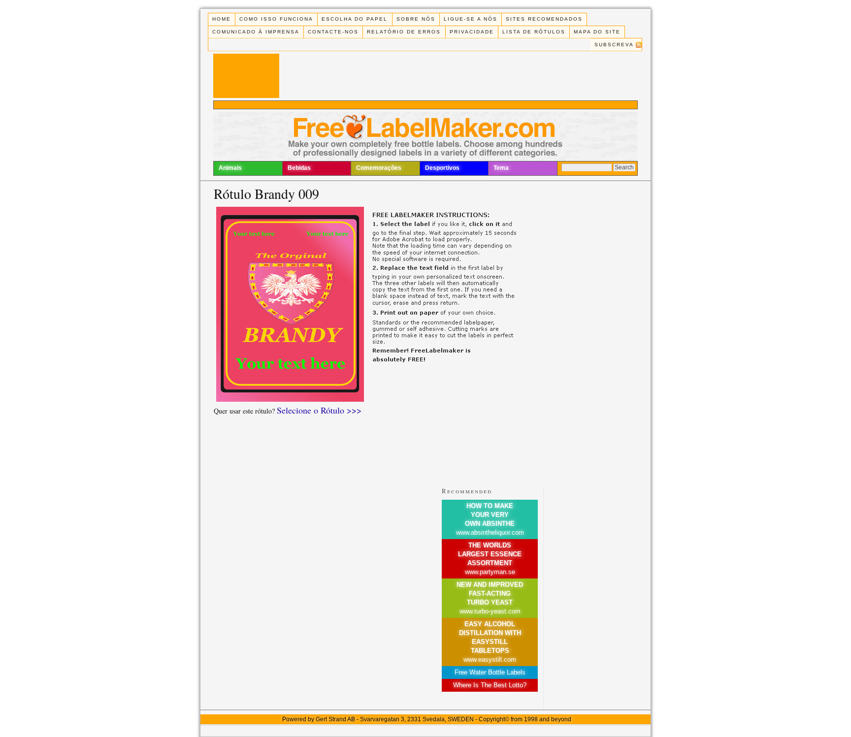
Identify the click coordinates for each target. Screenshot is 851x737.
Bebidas (299, 167)
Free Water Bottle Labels (490, 672)
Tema (501, 167)
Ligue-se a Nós (470, 19)
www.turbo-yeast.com (490, 611)
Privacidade (472, 31)
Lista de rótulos (533, 31)
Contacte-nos (333, 31)
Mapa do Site (597, 31)
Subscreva (614, 44)
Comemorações (378, 167)
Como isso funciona (276, 19)
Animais (230, 167)
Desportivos (442, 167)
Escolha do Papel (355, 19)
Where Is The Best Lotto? (489, 685)
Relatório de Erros (404, 31)
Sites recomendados (544, 19)
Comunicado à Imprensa (255, 31)
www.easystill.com (489, 659)
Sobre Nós (415, 19)
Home (221, 19)
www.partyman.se (490, 572)
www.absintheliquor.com (490, 532)
